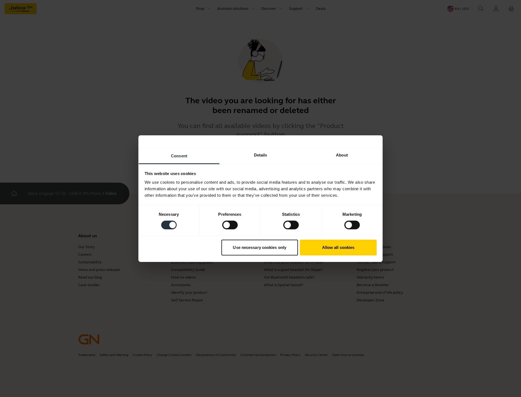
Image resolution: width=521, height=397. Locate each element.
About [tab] (342, 154)
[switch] (230, 225)
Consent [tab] (179, 155)
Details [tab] (260, 154)
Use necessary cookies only (259, 247)
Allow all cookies (338, 247)
